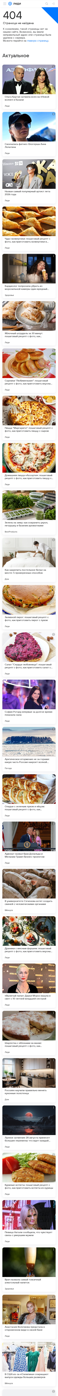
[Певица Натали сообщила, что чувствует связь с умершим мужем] (29, 1222)
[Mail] (10, 3)
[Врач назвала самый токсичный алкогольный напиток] (29, 1269)
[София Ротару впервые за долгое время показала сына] (29, 702)
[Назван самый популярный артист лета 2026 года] (29, 181)
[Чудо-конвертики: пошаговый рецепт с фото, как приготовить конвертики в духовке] (29, 229)
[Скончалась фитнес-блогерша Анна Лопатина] (29, 134)
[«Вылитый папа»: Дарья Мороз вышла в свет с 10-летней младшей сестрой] (29, 986)
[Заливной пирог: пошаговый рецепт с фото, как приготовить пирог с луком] (29, 607)
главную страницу (37, 40)
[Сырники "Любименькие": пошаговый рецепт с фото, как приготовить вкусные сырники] (29, 370)
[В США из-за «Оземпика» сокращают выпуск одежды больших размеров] (29, 1364)
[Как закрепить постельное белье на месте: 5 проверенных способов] (29, 560)
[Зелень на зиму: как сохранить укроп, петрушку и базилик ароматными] (29, 512)
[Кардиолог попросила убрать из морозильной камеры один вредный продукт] (29, 276)
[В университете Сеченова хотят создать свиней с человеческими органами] (29, 891)
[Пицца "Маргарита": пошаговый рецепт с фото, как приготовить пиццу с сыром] (29, 418)
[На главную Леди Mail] (16, 3)
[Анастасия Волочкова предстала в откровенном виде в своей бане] (29, 1317)
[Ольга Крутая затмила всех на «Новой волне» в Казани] (29, 87)
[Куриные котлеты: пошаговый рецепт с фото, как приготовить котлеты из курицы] (29, 1175)
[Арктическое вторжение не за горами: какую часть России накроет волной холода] (29, 749)
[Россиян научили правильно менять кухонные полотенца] (29, 1080)
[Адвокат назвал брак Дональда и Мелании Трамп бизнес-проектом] (29, 844)
